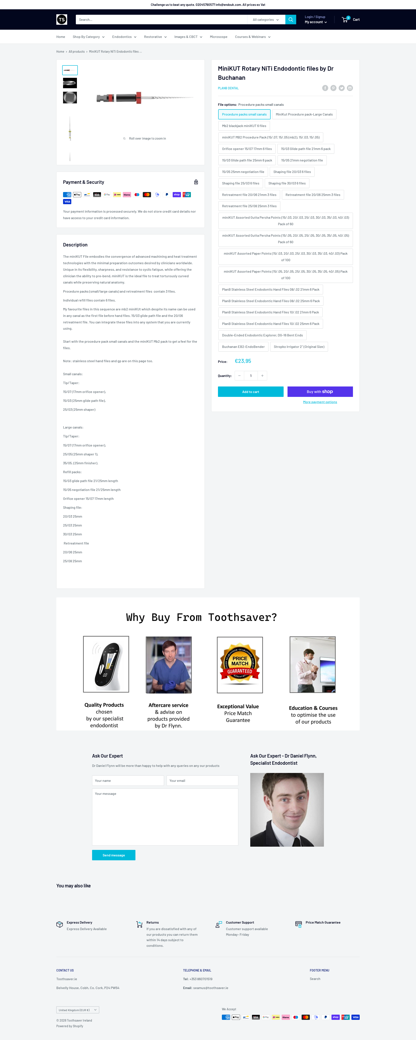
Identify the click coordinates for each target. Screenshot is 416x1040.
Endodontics (122, 36)
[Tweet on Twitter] (342, 87)
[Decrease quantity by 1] (239, 375)
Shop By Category (86, 36)
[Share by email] (350, 87)
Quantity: (225, 375)
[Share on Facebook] (325, 87)
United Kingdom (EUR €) (74, 1010)
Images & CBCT (186, 36)
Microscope (219, 36)
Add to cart (250, 392)
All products (77, 51)
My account (314, 22)
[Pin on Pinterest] (333, 87)
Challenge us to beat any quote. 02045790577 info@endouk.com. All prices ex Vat (208, 5)
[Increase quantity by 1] (262, 375)
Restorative (153, 36)
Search (315, 978)
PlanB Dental (228, 88)
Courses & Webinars (250, 36)
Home (60, 36)
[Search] (290, 19)
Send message (114, 855)
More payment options (320, 402)
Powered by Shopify (69, 1026)
